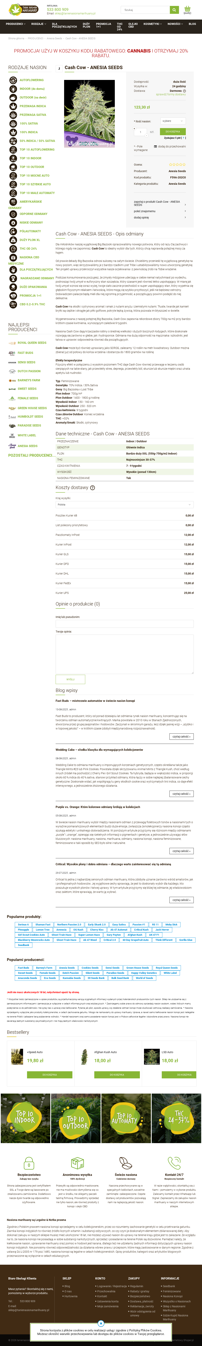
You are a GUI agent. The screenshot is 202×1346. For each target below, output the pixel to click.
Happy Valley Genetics (144, 972)
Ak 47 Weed (90, 939)
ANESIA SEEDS (26, 446)
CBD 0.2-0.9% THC (31, 304)
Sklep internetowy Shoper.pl (178, 1340)
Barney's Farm (44, 967)
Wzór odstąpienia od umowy (142, 1313)
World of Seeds (144, 978)
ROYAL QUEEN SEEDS (31, 343)
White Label (170, 972)
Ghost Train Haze (61, 934)
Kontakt (102, 1296)
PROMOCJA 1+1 (30, 295)
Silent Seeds (93, 972)
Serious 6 (23, 924)
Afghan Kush (135, 934)
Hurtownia (71, 1296)
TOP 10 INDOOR (29, 158)
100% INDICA (28, 132)
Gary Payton (114, 934)
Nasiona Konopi (172, 1296)
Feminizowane (172, 1291)
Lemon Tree (43, 929)
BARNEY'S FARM (28, 380)
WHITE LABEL (26, 435)
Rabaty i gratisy (139, 1291)
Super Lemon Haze (89, 934)
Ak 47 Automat (118, 929)
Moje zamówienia (108, 1306)
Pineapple (23, 929)
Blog (67, 1286)
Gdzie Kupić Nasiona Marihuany (175, 1317)
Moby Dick (171, 924)
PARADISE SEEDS (28, 425)
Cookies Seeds (90, 967)
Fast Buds (23, 967)
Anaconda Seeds (27, 978)
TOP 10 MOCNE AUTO (33, 175)
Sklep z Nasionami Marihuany (174, 1308)
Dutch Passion (71, 972)
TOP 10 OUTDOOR (31, 167)
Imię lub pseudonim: (68, 617)
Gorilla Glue (185, 939)
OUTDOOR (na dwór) (32, 97)
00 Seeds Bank (96, 978)
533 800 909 (57, 9)
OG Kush (78, 929)
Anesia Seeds (177, 171)
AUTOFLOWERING (31, 80)
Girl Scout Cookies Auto (31, 934)
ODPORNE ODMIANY (32, 214)
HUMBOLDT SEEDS (29, 416)
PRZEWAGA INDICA (32, 106)
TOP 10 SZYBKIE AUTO (34, 184)
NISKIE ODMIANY (30, 222)
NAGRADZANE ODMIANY (36, 278)
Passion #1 (139, 924)
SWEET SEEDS (26, 389)
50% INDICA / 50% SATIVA (36, 141)
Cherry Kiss (97, 929)
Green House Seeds (137, 967)
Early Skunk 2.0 (97, 924)
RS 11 (155, 924)
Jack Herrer (162, 929)
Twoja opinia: (64, 631)
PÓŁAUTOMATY (29, 231)
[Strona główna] (23, 10)
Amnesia (61, 929)
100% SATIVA (28, 123)
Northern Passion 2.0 (69, 924)
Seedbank (23, 945)
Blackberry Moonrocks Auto (34, 939)
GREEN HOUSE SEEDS (31, 408)
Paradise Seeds (115, 972)
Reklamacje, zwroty (142, 1306)
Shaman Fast (43, 924)
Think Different (163, 939)
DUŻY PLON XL (29, 240)
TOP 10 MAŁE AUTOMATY (36, 193)
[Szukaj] (174, 10)
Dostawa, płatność (141, 1301)
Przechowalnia (106, 1291)
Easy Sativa (119, 924)
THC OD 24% (27, 248)
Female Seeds (48, 972)
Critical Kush (141, 929)
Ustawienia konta (108, 1301)
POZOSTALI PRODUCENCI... (32, 455)
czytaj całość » (182, 736)
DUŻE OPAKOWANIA (32, 287)
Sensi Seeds (113, 967)
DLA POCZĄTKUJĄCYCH (35, 269)
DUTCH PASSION (28, 371)
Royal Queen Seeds (167, 967)
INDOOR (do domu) (31, 89)
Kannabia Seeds (72, 978)
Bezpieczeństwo (140, 1296)
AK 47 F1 (154, 934)
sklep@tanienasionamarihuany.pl (75, 13)
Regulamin (136, 1286)
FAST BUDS (24, 353)
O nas (68, 1291)
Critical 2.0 (110, 939)
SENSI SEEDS (25, 362)
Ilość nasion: (142, 121)
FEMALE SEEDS (27, 398)
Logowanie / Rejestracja (112, 1286)
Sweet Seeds (25, 972)
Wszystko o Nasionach (177, 1301)
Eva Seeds (50, 978)
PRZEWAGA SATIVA (32, 115)
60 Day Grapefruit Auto (136, 939)
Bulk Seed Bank (120, 978)
